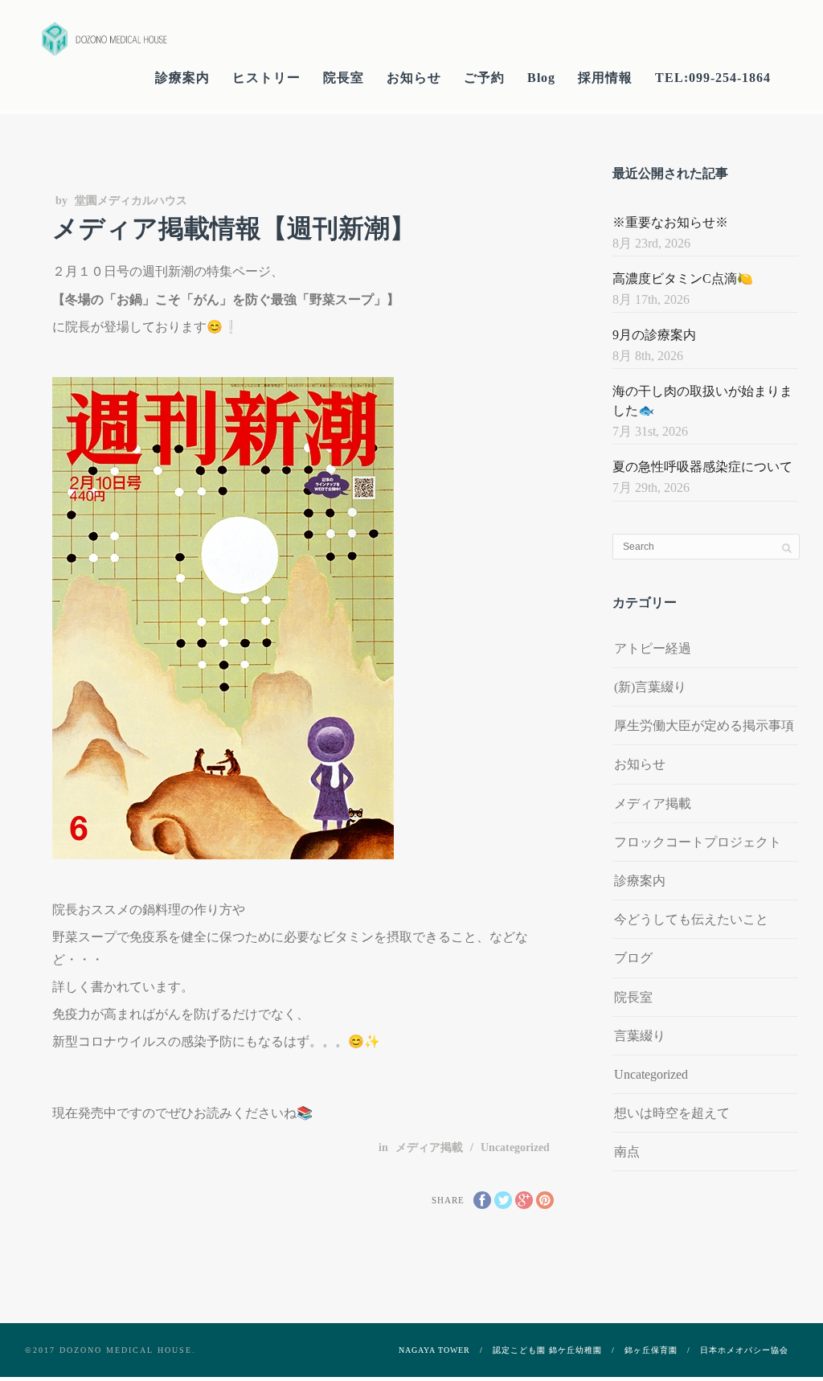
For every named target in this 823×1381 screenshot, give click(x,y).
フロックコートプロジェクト (697, 842)
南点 (627, 1151)
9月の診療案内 (654, 335)
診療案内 (182, 77)
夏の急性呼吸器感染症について (702, 466)
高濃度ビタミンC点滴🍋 (682, 278)
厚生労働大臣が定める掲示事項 (704, 725)
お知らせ (414, 77)
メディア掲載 (429, 1147)
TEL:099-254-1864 (713, 77)
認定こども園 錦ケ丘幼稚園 (547, 1350)
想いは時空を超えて (672, 1113)
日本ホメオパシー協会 (744, 1350)
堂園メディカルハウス (131, 201)
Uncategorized (515, 1147)
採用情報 (605, 77)
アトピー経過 (652, 648)
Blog (541, 77)
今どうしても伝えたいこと (691, 919)
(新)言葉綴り (650, 687)
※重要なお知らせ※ (670, 222)
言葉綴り (639, 1036)
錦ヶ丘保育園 (651, 1350)
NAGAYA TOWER (434, 1350)
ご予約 (484, 77)
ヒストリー (266, 77)
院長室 (343, 77)
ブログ (633, 958)
